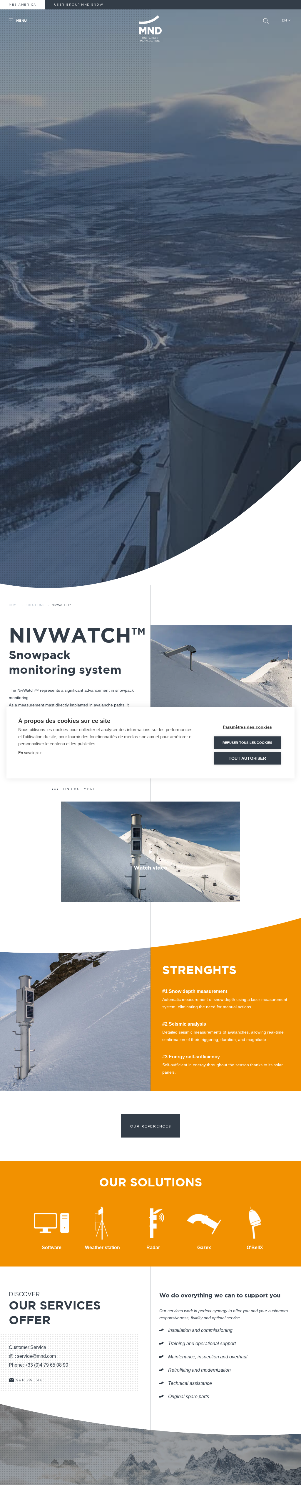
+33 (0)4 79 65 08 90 (46, 1365)
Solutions (35, 605)
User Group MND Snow (78, 4)
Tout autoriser (247, 758)
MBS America (22, 4)
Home (14, 605)
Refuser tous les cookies (247, 742)
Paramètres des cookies (247, 727)
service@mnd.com (36, 1356)
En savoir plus (30, 752)
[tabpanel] (221, 696)
